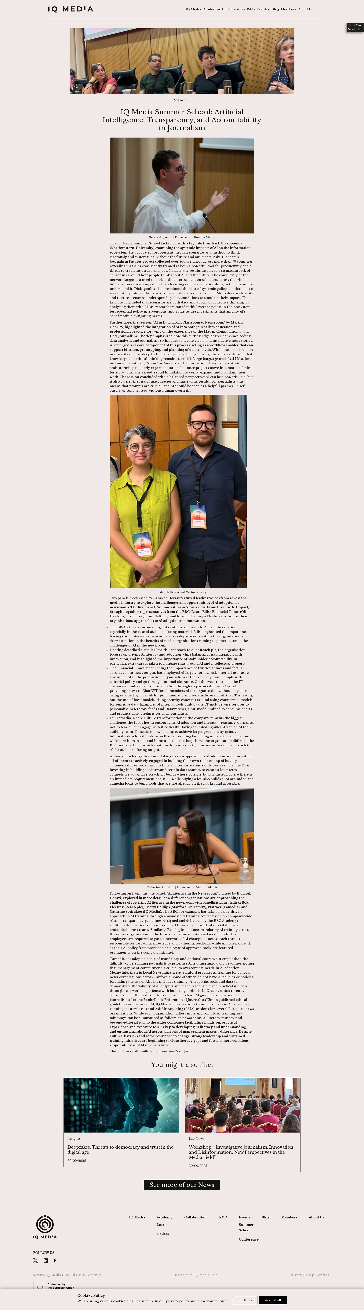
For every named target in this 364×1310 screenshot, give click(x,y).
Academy (210, 9)
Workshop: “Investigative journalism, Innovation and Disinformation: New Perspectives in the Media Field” (241, 1152)
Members (288, 9)
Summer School (246, 1227)
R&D (251, 9)
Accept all (273, 1300)
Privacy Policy (301, 1275)
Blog (275, 9)
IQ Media (193, 9)
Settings (245, 1300)
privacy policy (177, 1301)
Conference (249, 1239)
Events (262, 9)
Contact (322, 1275)
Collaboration (233, 9)
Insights (74, 1138)
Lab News (180, 100)
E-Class (163, 1234)
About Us (305, 9)
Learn (162, 1225)
